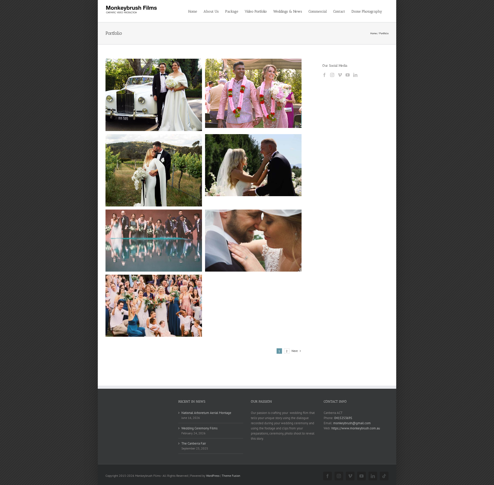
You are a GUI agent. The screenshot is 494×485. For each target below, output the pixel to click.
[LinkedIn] (355, 75)
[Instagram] (332, 75)
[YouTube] (348, 75)
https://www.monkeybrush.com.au (355, 428)
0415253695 (343, 418)
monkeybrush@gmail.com (352, 423)
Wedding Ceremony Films (199, 428)
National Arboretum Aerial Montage (206, 413)
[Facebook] (324, 75)
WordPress (212, 476)
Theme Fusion (231, 476)
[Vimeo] (340, 75)
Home (373, 33)
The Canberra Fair (193, 443)
